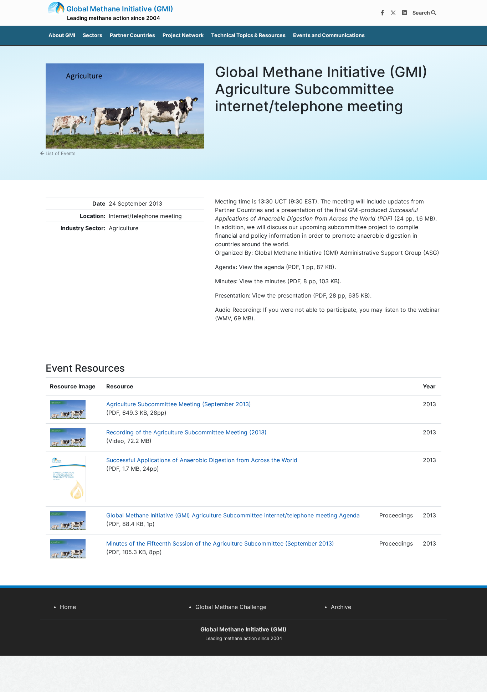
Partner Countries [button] (132, 35)
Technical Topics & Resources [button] (248, 35)
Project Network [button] (183, 35)
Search (421, 13)
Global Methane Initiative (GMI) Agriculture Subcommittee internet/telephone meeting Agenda (233, 515)
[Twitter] (393, 13)
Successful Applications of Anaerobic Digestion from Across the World (201, 460)
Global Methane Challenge (230, 606)
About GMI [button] (61, 35)
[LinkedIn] (404, 13)
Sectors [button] (92, 35)
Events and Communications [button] (329, 35)
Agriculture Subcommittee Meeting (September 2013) (178, 404)
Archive (341, 606)
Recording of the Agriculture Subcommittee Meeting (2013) (186, 432)
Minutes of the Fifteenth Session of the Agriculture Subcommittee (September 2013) (220, 543)
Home (68, 606)
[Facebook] (382, 13)
